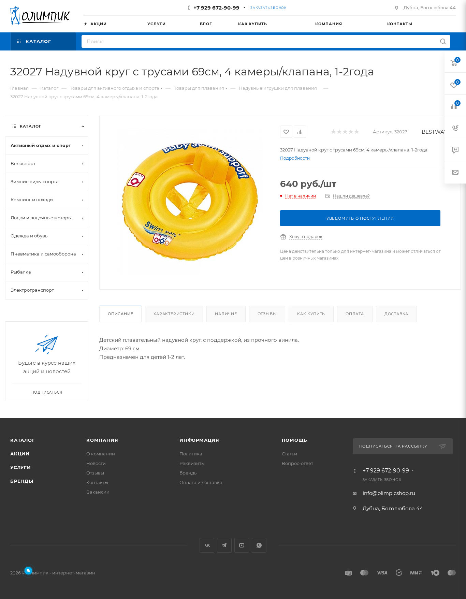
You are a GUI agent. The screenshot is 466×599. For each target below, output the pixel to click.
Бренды (21, 481)
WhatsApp (259, 545)
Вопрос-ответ (297, 463)
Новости (96, 463)
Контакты (97, 482)
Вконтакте (207, 545)
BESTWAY (434, 132)
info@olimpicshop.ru (389, 493)
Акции (20, 453)
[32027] (190, 202)
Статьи (289, 453)
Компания (102, 440)
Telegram (224, 545)
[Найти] (443, 41)
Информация (199, 440)
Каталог (22, 440)
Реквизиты (192, 463)
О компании (100, 453)
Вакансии (98, 492)
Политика (190, 453)
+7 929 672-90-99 (216, 7)
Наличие (226, 313)
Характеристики (174, 313)
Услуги (20, 467)
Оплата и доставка (200, 482)
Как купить (311, 313)
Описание (120, 313)
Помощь (294, 440)
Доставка (396, 313)
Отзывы (267, 313)
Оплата (355, 313)
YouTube (241, 545)
